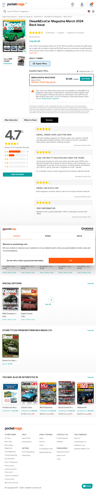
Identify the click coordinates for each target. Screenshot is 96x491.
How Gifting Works (28, 452)
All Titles (8, 438)
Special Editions (12, 283)
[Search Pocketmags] (4, 11)
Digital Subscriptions (9, 17)
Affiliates (60, 442)
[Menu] (3, 4)
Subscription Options (50, 98)
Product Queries (62, 438)
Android (42, 442)
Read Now (8, 63)
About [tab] (79, 236)
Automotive (38, 17)
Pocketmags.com (80, 442)
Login (59, 459)
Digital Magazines (45, 452)
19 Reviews (50, 33)
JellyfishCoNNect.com (82, 449)
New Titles (8, 442)
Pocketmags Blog (11, 455)
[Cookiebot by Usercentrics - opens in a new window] (83, 229)
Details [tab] (48, 236)
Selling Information (63, 452)
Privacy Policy (9, 466)
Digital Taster (27, 314)
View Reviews (17, 174)
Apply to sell (61, 455)
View (4, 272)
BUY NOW (86, 79)
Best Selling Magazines (9, 446)
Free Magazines (10, 452)
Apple (41, 438)
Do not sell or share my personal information (25, 261)
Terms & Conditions (11, 475)
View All (90, 283)
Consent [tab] (16, 236)
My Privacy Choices (11, 483)
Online (41, 445)
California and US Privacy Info (11, 470)
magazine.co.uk (79, 445)
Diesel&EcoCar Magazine (53, 17)
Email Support (26, 442)
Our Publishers (10, 459)
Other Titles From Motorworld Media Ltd (27, 330)
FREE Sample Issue (10, 314)
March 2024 (68, 17)
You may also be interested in (20, 377)
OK (71, 261)
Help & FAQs (26, 438)
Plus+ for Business (11, 462)
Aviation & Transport (25, 17)
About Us (77, 438)
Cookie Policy (9, 479)
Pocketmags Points (46, 449)
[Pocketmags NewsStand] (15, 4)
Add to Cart (11, 272)
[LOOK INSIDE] (14, 52)
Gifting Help (26, 455)
